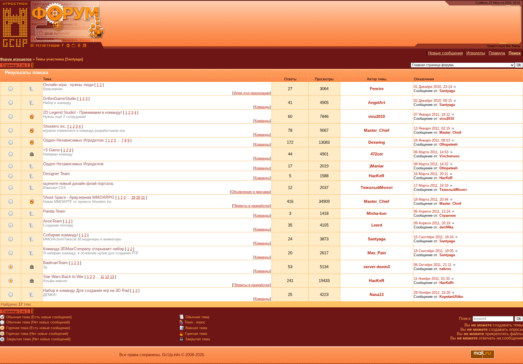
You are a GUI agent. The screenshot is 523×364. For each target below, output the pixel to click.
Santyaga (447, 91)
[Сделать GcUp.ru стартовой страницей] (68, 46)
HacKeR (376, 176)
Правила (497, 53)
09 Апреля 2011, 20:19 (432, 223)
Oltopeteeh (448, 144)
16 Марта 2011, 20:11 (431, 174)
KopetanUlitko (451, 297)
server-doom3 (376, 267)
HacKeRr (446, 283)
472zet (376, 154)
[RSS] (84, 46)
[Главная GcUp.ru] (15, 46)
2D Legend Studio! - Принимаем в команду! (82, 112)
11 (102, 277)
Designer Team (56, 174)
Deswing (376, 142)
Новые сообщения (445, 53)
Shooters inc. (54, 126)
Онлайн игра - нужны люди (68, 84)
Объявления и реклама (250, 192)
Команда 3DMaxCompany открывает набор (83, 249)
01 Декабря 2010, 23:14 (433, 87)
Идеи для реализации (252, 93)
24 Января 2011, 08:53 (432, 140)
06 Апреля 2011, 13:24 (432, 211)
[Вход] (62, 46)
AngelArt (376, 102)
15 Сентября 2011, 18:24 (434, 237)
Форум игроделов (16, 59)
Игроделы (475, 53)
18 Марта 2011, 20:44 (431, 199)
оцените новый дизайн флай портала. (78, 183)
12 (107, 277)
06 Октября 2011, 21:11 (432, 265)
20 (138, 197)
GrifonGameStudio (59, 98)
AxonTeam (52, 221)
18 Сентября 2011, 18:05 (434, 251)
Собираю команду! (60, 235)
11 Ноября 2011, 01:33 (432, 279)
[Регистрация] (47, 46)
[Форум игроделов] (32, 46)
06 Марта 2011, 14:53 (431, 152)
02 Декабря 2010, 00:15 (433, 101)
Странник (447, 215)
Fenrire (377, 89)
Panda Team (54, 211)
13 (112, 277)
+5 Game (51, 150)
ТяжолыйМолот (377, 187)
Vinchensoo (449, 156)
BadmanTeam (55, 263)
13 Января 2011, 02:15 (432, 128)
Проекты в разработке (251, 206)
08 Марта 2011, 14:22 (431, 164)
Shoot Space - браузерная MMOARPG (78, 197)
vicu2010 (376, 116)
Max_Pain (376, 253)
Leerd (376, 225)
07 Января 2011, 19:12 (432, 114)
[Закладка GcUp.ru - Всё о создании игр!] (73, 46)
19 (133, 197)
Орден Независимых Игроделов (73, 164)
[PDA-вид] (79, 46)
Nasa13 (377, 294)
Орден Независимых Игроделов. (74, 140)
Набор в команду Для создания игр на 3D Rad (86, 290)
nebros (445, 269)
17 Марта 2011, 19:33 (431, 185)
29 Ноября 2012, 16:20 (432, 292)
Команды (262, 107)
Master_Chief (376, 130)
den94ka (446, 227)
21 (143, 197)
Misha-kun (377, 213)
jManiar (377, 166)
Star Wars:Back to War (63, 276)
